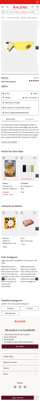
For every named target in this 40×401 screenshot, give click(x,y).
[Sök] (3, 12)
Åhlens (5, 374)
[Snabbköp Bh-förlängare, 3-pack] (21, 158)
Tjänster (6, 368)
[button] (3, 278)
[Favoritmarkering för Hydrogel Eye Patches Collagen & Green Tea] (16, 158)
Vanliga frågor (8, 356)
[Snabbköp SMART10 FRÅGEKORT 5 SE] (3, 212)
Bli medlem (20, 346)
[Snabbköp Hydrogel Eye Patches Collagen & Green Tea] (3, 158)
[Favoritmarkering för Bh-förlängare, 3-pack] (34, 158)
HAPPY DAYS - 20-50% (20, 2)
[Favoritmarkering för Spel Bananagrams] (37, 398)
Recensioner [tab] (29, 119)
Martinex (4, 78)
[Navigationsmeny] (2, 7)
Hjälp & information (10, 362)
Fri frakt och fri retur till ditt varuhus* (18, 108)
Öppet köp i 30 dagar (12, 102)
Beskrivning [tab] (10, 119)
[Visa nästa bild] (36, 47)
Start (3, 18)
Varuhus (8, 97)
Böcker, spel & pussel (29, 18)
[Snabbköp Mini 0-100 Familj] (21, 212)
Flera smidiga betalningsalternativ (17, 113)
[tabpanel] (20, 132)
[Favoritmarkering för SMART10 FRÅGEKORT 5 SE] (16, 212)
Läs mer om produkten (9, 142)
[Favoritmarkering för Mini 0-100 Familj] (34, 212)
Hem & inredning (13, 18)
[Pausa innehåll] (37, 2)
